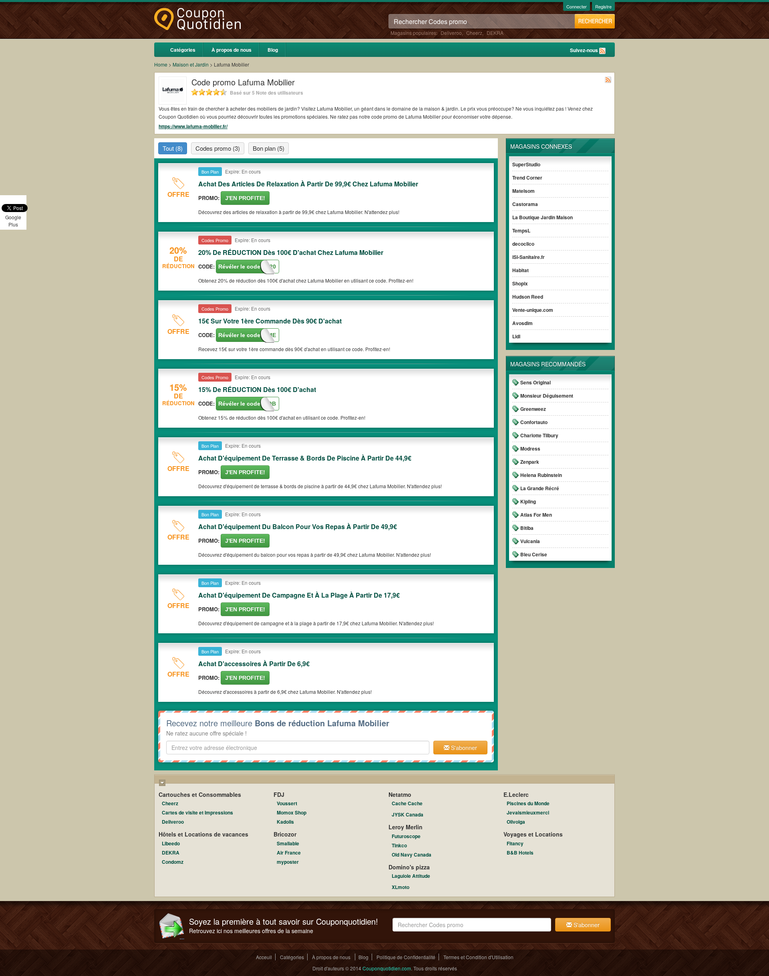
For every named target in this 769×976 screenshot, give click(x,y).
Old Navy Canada (411, 854)
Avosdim (522, 323)
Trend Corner (527, 177)
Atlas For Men (536, 514)
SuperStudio (526, 164)
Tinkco (399, 845)
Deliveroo (451, 32)
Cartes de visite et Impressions (197, 812)
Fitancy (515, 843)
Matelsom (523, 190)
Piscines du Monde (528, 803)
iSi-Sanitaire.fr (528, 257)
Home (160, 64)
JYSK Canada (407, 814)
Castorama (525, 204)
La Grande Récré (539, 488)
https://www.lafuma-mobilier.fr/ (193, 126)
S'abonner (463, 748)
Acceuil (264, 957)
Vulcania (530, 541)
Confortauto (534, 422)
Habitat (520, 270)
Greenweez (533, 408)
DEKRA (495, 32)
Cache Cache (407, 803)
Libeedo (171, 843)
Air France (289, 852)
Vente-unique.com (532, 309)
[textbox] (297, 747)
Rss (602, 51)
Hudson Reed (527, 296)
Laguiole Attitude (411, 875)
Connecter (576, 6)
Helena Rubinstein (541, 475)
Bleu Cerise (533, 554)
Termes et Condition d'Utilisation (478, 957)
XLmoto (400, 887)
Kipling (528, 501)
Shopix (520, 283)
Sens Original (535, 382)
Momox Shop (291, 812)
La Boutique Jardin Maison (542, 217)
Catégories (182, 49)
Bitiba (526, 527)
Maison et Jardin (191, 64)
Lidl (516, 336)
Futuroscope (406, 836)
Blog (273, 49)
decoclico (523, 243)
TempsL (521, 230)
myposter (288, 861)
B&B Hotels (520, 852)
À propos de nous (231, 49)
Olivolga (516, 821)
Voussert (287, 803)
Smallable (288, 843)
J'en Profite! (245, 198)
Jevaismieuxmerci (528, 812)
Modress (530, 448)
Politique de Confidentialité (405, 957)
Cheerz (474, 32)
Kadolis (285, 821)
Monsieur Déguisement (546, 395)
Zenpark (529, 461)
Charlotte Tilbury (539, 435)
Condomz (172, 861)
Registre (603, 6)
